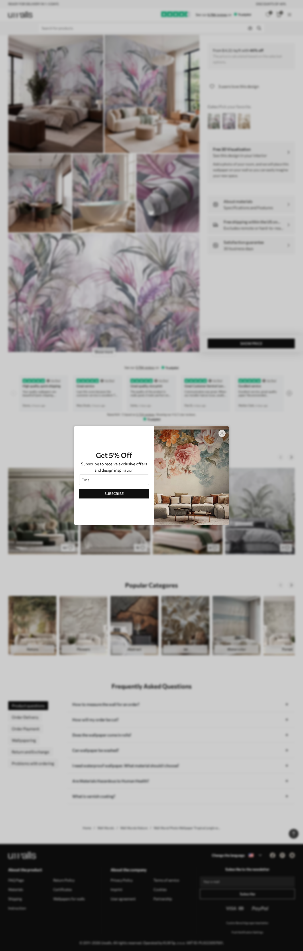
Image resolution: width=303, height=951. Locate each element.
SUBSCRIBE (114, 493)
